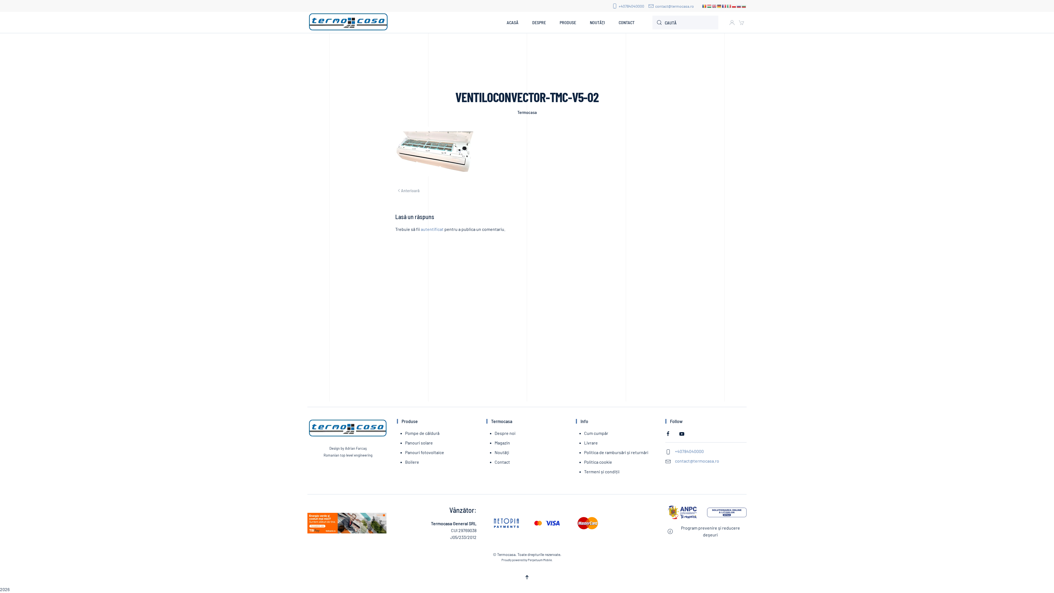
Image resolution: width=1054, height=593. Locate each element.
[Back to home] (348, 22)
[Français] (724, 6)
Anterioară (410, 190)
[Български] (744, 6)
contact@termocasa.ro (674, 6)
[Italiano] (729, 6)
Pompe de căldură (422, 433)
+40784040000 (631, 6)
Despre (539, 22)
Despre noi (505, 433)
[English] (714, 6)
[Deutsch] (719, 6)
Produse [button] (568, 22)
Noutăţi (597, 22)
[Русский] (739, 6)
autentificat (432, 229)
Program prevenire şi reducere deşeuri (710, 531)
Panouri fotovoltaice (424, 452)
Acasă (512, 22)
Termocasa (527, 112)
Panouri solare (419, 442)
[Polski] (734, 6)
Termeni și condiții (601, 471)
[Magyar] (709, 6)
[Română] (704, 6)
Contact (627, 22)
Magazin (502, 442)
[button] (527, 577)
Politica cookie (598, 462)
